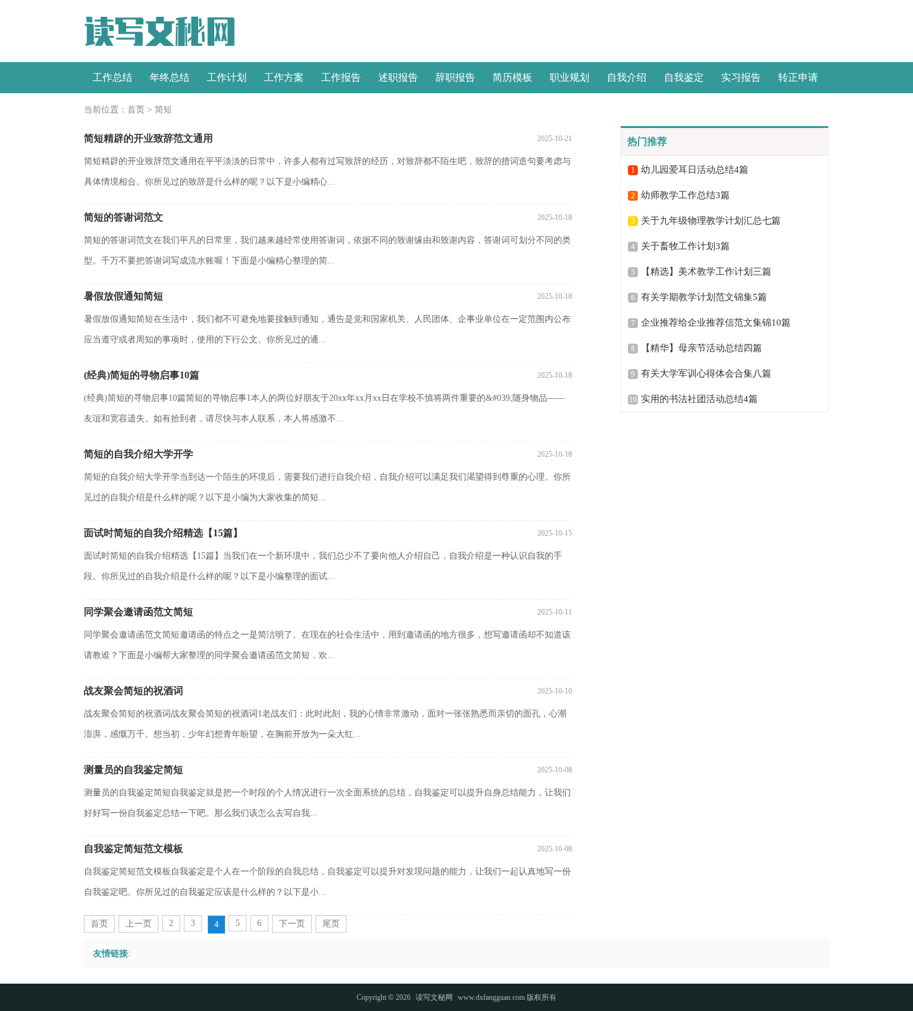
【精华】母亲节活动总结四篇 (701, 348)
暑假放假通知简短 (123, 296)
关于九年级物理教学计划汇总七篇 (711, 221)
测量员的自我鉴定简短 (133, 769)
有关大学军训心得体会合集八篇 (706, 373)
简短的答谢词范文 (123, 217)
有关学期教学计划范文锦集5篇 (704, 297)
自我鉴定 (684, 77)
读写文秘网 (434, 997)
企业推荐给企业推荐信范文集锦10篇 (716, 322)
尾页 (331, 923)
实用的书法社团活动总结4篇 (699, 399)
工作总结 (112, 77)
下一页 (292, 923)
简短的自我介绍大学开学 (138, 454)
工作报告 (341, 77)
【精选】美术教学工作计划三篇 (706, 272)
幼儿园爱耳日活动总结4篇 (694, 170)
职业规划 (569, 77)
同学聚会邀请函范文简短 (138, 611)
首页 (136, 109)
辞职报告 (455, 77)
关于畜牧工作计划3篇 (685, 246)
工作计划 (227, 77)
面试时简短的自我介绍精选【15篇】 (163, 533)
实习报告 (741, 77)
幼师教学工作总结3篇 (685, 195)
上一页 (138, 923)
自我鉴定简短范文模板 (133, 848)
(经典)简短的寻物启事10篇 (141, 375)
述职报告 (398, 77)
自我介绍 (627, 77)
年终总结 (169, 77)
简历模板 (512, 77)
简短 (163, 109)
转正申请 (798, 77)
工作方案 (284, 77)
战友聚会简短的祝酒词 (133, 690)
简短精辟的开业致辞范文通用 (148, 138)
